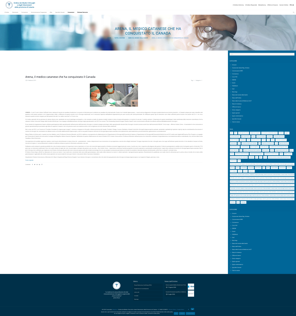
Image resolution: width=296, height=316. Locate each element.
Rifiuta (182, 313)
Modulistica (262, 5)
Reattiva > (115, 309)
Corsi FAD (234, 76)
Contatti (136, 295)
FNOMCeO (235, 85)
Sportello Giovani (236, 119)
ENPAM (234, 79)
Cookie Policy (180, 309)
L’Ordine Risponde (251, 5)
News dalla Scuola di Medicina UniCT (242, 101)
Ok (176, 313)
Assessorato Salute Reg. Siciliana (240, 67)
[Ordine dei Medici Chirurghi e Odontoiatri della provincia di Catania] (20, 5)
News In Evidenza (236, 104)
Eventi (233, 82)
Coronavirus (235, 73)
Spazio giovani (236, 113)
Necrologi (234, 91)
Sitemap (136, 299)
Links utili (136, 292)
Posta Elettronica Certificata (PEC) (143, 285)
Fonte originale (29, 160)
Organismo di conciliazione (141, 288)
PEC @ (292, 5)
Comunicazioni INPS (237, 70)
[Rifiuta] (294, 313)
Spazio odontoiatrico (237, 116)
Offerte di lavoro (272, 5)
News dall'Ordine (236, 98)
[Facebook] (188, 309)
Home (109, 38)
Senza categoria (236, 110)
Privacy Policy (172, 309)
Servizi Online (283, 5)
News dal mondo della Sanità (138, 38)
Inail (233, 88)
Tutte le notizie (120, 38)
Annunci (234, 64)
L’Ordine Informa (238, 5)
